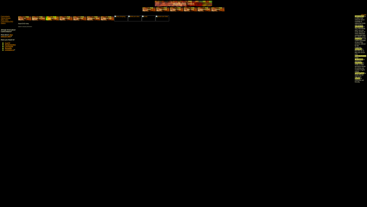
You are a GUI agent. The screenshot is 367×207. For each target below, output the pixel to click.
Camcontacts (5, 16)
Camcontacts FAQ (7, 21)
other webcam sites (7, 35)
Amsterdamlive (10, 45)
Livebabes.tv (9, 50)
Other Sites (4, 20)
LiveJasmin (9, 46)
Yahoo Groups (6, 18)
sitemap (363, 14)
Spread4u (8, 48)
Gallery (3, 23)
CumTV (7, 43)
